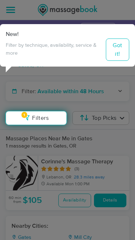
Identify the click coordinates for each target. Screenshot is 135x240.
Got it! (117, 49)
